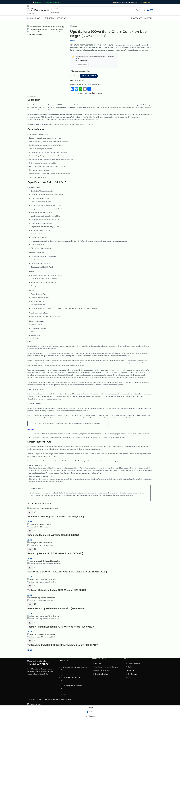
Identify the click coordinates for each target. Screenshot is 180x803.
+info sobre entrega (81, 64)
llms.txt (127, 678)
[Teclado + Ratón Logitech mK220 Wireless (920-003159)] (41, 579)
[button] (30, 512)
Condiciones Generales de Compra (105, 667)
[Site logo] (30, 10)
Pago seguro (129, 670)
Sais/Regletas (96, 84)
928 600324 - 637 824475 (71, 677)
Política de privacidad (100, 674)
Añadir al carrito (89, 76)
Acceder (148, 18)
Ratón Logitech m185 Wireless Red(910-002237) (53, 535)
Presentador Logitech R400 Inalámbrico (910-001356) (55, 608)
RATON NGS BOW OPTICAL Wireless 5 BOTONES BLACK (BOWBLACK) (67, 571)
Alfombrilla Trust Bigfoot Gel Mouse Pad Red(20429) (55, 516)
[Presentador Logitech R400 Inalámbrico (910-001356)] (41, 597)
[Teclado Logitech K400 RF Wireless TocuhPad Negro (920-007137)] (41, 634)
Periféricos (82, 84)
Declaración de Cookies (101, 670)
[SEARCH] (137, 10)
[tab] (82, 93)
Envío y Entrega (130, 674)
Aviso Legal (97, 663)
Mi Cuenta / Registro (132, 663)
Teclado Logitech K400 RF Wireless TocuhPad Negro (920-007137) (62, 645)
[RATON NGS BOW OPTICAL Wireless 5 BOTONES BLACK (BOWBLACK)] (44, 561)
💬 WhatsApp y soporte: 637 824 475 (45, 2)
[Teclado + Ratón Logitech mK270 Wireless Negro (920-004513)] (43, 616)
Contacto (128, 667)
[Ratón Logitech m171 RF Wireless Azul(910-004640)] (40, 542)
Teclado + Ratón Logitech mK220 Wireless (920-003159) (57, 590)
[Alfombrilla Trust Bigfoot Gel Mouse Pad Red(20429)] (42, 508)
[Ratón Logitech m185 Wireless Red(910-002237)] (39, 524)
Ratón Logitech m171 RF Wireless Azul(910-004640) (55, 553)
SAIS (89, 84)
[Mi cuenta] (144, 10)
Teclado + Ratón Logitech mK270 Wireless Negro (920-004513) (60, 626)
